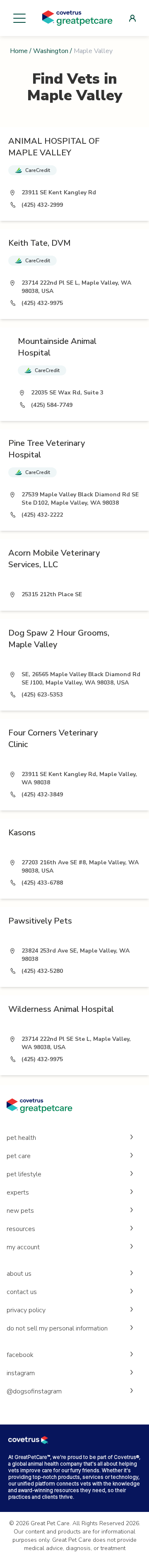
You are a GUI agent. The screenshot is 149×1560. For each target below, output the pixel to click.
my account (23, 1247)
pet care (19, 1156)
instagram (21, 1373)
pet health (21, 1137)
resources (21, 1228)
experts (18, 1192)
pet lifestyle (24, 1174)
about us (19, 1273)
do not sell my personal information (57, 1328)
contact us (22, 1291)
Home (19, 51)
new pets (20, 1210)
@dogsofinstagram (34, 1391)
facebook (20, 1354)
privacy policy (26, 1310)
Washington (50, 51)
